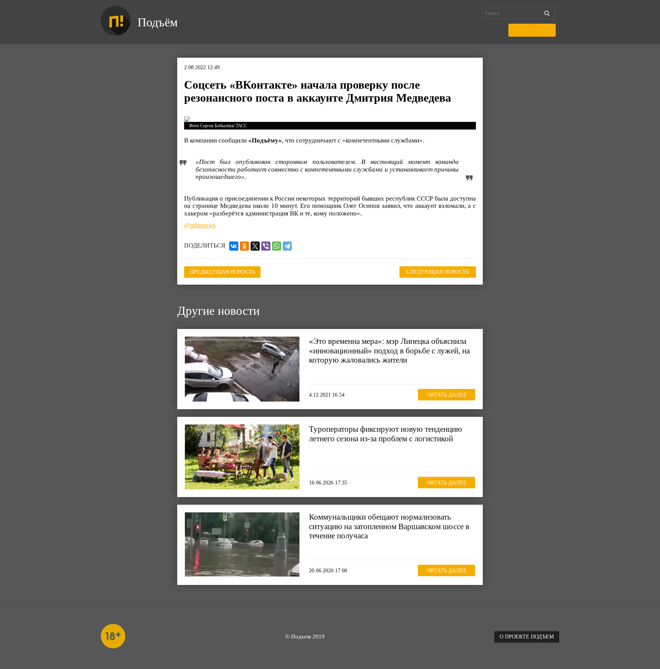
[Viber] (265, 246)
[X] (255, 246)
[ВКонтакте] (233, 246)
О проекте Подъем (527, 637)
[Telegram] (287, 246)
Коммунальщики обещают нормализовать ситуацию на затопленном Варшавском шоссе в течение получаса (389, 526)
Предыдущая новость (222, 272)
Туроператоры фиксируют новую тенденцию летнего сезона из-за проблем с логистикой (385, 433)
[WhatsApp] (276, 246)
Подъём (158, 22)
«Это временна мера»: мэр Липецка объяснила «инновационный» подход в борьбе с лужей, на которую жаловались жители (389, 350)
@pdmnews (200, 225)
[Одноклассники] (244, 246)
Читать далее (447, 395)
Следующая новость (437, 272)
